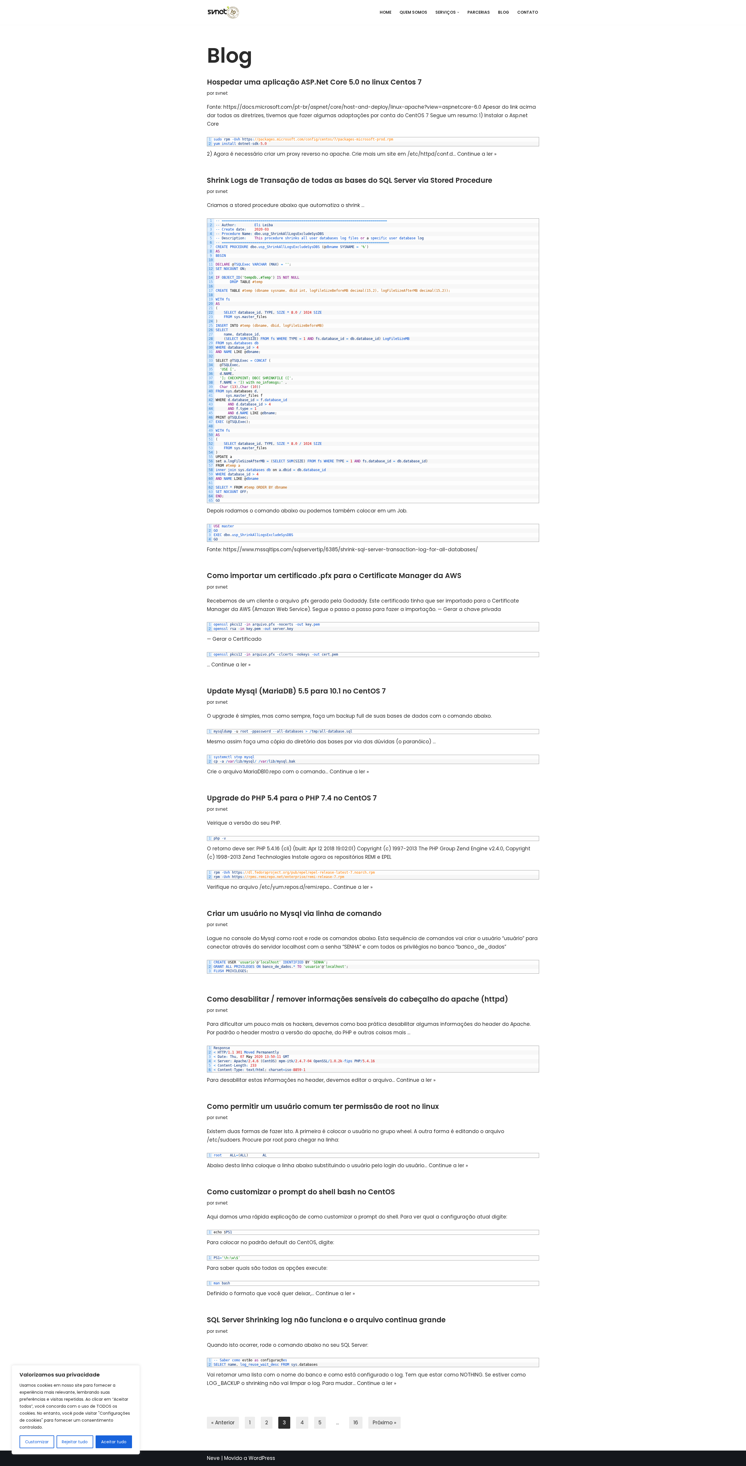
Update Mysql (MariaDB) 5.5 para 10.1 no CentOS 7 (296, 691)
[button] (458, 12)
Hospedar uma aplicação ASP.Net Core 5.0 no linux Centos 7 (314, 82)
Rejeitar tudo (75, 1442)
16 (355, 1422)
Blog (503, 12)
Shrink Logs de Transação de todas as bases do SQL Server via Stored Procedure (349, 180)
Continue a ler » (477, 153)
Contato (527, 12)
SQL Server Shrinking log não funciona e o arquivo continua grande (326, 1320)
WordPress (262, 1458)
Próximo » (384, 1422)
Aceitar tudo (113, 1442)
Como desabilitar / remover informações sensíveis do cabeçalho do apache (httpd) (357, 999)
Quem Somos (413, 12)
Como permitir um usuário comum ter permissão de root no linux (323, 1106)
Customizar (37, 1442)
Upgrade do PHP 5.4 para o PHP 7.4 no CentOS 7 (292, 798)
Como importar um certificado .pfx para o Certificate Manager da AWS (334, 575)
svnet (221, 93)
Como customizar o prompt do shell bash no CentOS (301, 1192)
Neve (213, 1458)
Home (385, 12)
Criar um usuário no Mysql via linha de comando (294, 913)
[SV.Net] (226, 12)
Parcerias (478, 12)
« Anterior (223, 1422)
